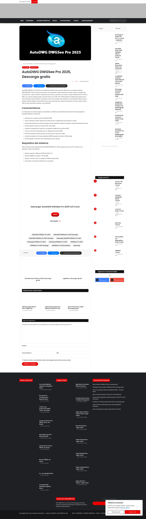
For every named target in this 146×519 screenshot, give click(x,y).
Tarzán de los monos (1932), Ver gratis (45, 446)
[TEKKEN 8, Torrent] (104, 256)
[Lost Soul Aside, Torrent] (104, 214)
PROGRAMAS (29, 20)
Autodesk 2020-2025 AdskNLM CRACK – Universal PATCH (118, 53)
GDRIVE (55, 214)
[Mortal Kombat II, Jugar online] (65, 431)
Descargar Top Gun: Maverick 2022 (45, 435)
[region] (124, 508)
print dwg (77, 245)
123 (59, 221)
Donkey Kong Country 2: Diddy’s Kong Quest (119, 117)
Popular (101, 28)
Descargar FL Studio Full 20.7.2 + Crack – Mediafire (119, 37)
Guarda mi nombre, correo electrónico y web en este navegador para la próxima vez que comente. (47, 360)
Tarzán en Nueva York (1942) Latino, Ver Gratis (45, 422)
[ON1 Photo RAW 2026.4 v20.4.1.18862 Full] (32, 299)
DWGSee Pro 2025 (77, 242)
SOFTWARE (29, 63)
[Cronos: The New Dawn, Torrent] (104, 187)
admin (94, 384)
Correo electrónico (27, 353)
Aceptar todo (132, 512)
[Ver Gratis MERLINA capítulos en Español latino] (28, 388)
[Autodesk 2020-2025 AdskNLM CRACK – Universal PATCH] (104, 54)
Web (58, 353)
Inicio (24, 63)
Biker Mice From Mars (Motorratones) (82, 385)
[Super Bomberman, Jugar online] (65, 459)
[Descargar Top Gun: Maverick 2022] (28, 439)
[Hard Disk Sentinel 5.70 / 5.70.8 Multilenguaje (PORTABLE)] (104, 133)
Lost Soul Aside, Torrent (119, 210)
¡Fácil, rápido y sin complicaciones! (110, 146)
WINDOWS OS (34, 67)
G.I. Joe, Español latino (46, 473)
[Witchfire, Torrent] (104, 228)
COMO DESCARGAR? (87, 20)
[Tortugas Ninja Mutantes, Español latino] (28, 489)
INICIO (22, 20)
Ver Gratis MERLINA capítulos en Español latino (45, 386)
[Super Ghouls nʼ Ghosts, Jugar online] (65, 486)
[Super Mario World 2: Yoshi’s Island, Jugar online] (65, 417)
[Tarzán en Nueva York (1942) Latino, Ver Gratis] (28, 426)
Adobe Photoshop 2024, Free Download (118, 66)
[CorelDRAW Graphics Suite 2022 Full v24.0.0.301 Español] (104, 80)
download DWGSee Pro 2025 (58, 242)
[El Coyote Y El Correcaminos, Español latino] (28, 400)
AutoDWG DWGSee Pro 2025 (41, 234)
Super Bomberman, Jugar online (82, 454)
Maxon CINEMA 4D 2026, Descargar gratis (107, 384)
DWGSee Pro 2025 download (61, 245)
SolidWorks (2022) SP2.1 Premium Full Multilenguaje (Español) (119, 105)
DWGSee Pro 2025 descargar (39, 245)
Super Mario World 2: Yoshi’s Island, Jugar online (82, 413)
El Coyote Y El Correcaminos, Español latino (43, 397)
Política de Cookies (125, 507)
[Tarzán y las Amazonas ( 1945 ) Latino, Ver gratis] (28, 412)
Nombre (24, 345)
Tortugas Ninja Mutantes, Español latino (45, 486)
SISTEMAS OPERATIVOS (43, 20)
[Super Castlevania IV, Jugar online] (65, 472)
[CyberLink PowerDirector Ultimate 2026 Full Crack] (55, 299)
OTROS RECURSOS (65, 20)
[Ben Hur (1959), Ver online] (28, 465)
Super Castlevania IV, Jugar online (82, 468)
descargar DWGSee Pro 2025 (37, 242)
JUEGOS (54, 20)
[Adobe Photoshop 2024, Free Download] (104, 68)
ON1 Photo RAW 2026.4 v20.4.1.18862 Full (29, 307)
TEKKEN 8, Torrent (118, 251)
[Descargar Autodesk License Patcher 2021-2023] (104, 93)
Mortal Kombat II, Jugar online (81, 426)
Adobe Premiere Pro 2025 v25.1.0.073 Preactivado (109, 394)
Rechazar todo (116, 512)
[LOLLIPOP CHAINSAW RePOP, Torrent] (104, 201)
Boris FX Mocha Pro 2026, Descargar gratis (75, 307)
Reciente (118, 28)
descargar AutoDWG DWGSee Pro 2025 (69, 238)
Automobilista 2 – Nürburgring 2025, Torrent (119, 239)
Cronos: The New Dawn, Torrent (119, 183)
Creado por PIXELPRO (51, 513)
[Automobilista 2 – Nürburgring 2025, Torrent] (104, 242)
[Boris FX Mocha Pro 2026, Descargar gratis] (78, 299)
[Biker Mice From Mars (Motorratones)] (65, 389)
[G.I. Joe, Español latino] (28, 478)
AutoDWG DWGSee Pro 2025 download (41, 238)
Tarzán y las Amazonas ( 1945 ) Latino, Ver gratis (45, 408)
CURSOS (76, 20)
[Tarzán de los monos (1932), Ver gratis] (28, 451)
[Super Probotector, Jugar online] (65, 445)
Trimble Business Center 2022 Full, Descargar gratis (112, 401)
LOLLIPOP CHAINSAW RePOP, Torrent (118, 198)
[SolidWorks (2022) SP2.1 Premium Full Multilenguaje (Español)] (104, 106)
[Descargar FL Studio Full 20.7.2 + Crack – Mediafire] (104, 40)
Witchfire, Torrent (118, 224)
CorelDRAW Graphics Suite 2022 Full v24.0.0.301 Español (119, 79)
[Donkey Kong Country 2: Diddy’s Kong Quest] (104, 120)
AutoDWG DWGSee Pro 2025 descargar (66, 234)
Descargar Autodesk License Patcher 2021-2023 (119, 92)
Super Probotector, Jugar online (82, 440)
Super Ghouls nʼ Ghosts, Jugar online (82, 482)
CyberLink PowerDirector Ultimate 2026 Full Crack (52, 307)
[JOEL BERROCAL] (38, 11)
